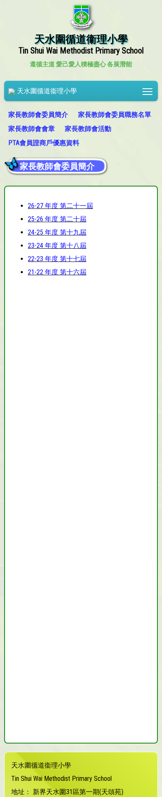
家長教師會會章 (31, 129)
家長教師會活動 (88, 129)
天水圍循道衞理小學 (47, 91)
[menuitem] (39, 115)
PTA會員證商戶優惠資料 (43, 143)
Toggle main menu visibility (148, 91)
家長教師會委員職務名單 (114, 115)
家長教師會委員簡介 (38, 115)
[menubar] (81, 129)
